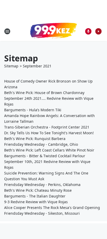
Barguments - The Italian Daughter (34, 196)
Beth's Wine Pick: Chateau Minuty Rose (38, 190)
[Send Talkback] (88, 31)
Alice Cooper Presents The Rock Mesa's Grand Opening (52, 207)
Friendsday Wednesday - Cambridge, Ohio (41, 144)
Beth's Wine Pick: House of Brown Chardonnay (44, 92)
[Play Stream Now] (98, 31)
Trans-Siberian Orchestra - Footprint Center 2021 (46, 127)
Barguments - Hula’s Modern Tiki (32, 109)
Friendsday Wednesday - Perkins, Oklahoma (43, 184)
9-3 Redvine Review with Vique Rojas (36, 201)
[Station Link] (53, 31)
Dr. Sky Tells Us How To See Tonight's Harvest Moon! (49, 132)
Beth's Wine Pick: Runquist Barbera (34, 138)
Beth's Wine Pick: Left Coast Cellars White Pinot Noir (49, 150)
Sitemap (11, 65)
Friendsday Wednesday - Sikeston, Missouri (42, 213)
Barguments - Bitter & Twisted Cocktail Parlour (44, 155)
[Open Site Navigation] (7, 31)
